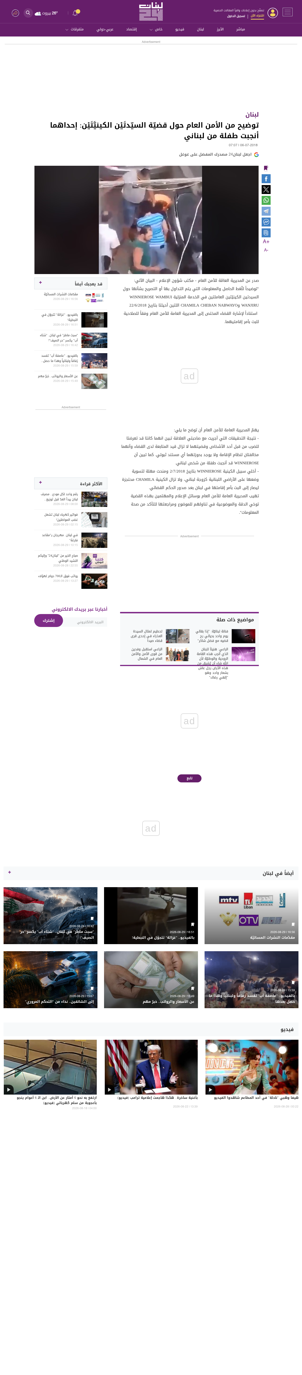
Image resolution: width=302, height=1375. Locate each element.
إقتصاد (131, 29)
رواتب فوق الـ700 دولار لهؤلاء (58, 576)
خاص (159, 29)
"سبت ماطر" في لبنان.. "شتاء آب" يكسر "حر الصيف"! (59, 338)
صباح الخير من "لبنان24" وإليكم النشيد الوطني (58, 558)
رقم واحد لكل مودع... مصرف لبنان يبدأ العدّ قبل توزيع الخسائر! (59, 497)
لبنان (200, 29)
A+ (266, 241)
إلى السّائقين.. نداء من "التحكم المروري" (59, 1002)
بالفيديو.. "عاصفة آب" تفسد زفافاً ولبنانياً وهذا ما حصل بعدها (59, 358)
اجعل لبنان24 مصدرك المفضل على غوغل (215, 154)
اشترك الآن (257, 15)
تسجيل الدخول (236, 16)
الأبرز (220, 29)
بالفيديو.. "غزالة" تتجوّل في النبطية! (60, 317)
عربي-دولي (104, 29)
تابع (190, 778)
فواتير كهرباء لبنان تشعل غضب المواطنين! (61, 517)
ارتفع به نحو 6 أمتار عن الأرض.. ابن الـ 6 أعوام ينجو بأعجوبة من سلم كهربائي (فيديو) (57, 1100)
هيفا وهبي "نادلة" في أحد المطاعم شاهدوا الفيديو (256, 1098)
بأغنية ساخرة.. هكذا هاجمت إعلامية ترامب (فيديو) (157, 1098)
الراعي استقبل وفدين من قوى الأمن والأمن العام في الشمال (146, 654)
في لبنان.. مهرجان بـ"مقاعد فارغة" (60, 538)
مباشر (240, 29)
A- (266, 250)
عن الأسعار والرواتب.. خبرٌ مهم (58, 376)
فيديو (179, 29)
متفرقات (77, 29)
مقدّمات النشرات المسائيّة (61, 294)
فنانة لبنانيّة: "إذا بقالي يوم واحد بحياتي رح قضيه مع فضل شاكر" (212, 636)
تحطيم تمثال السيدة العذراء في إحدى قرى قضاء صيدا (146, 636)
